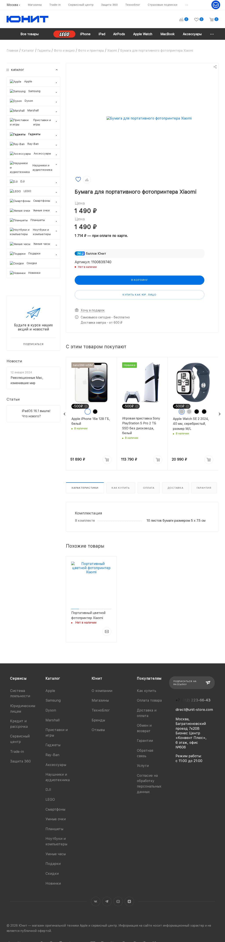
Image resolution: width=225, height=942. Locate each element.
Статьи (13, 399)
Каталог (52, 678)
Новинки (53, 883)
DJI (48, 790)
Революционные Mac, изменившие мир (27, 380)
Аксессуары (55, 765)
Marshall (52, 720)
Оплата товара (149, 700)
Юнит (97, 678)
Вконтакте (95, 901)
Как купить (121, 487)
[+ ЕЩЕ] (212, 34)
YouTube (118, 901)
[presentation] (64, 414)
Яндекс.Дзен (129, 901)
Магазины (100, 700)
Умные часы (55, 854)
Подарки (53, 864)
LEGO (50, 799)
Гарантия (204, 487)
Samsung (53, 700)
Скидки (52, 873)
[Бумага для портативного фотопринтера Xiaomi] (149, 118)
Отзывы (98, 730)
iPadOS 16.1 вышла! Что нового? (36, 413)
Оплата (148, 487)
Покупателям (149, 678)
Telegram (107, 901)
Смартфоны (55, 809)
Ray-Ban (52, 755)
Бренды (98, 720)
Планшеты (54, 829)
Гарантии (145, 741)
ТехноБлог (101, 710)
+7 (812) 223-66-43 (193, 700)
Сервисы (18, 678)
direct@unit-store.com (194, 710)
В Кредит (78, 647)
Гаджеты (52, 745)
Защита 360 (20, 761)
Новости (14, 361)
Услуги (143, 766)
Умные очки (55, 819)
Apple (50, 691)
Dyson (50, 710)
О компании (102, 691)
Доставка (175, 487)
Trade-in (17, 752)
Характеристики (84, 487)
